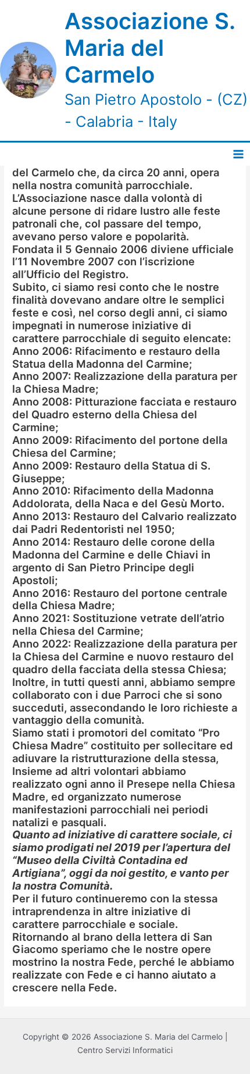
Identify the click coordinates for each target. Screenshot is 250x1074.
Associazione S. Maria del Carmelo (150, 48)
